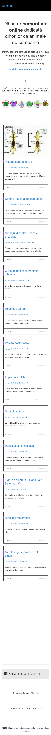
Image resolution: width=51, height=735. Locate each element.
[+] (26, 140)
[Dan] (37, 104)
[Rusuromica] (14, 104)
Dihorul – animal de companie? (24, 199)
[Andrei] (29, 104)
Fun (20, 242)
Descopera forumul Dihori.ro (25, 693)
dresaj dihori (26, 242)
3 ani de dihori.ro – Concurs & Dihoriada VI (23, 481)
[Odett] (22, 104)
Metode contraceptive (18, 162)
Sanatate (22, 167)
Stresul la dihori (15, 411)
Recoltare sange (15, 308)
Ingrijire (21, 417)
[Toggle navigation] (46, 5)
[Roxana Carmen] (6, 104)
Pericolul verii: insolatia (19, 446)
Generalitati (22, 204)
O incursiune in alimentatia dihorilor (21, 272)
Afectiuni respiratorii (17, 518)
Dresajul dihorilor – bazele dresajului (21, 234)
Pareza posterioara (17, 343)
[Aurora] (45, 104)
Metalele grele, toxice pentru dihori (22, 553)
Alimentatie (22, 280)
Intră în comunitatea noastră (25, 69)
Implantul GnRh (15, 377)
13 (24, 489)
